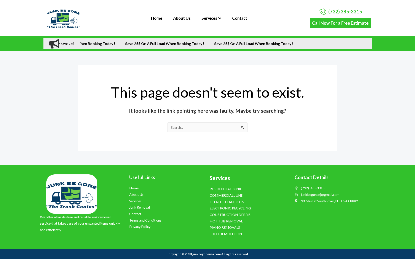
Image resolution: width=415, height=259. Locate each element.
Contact (239, 18)
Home (156, 18)
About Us (182, 18)
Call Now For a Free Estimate (340, 23)
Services (209, 18)
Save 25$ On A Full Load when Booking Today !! (160, 44)
